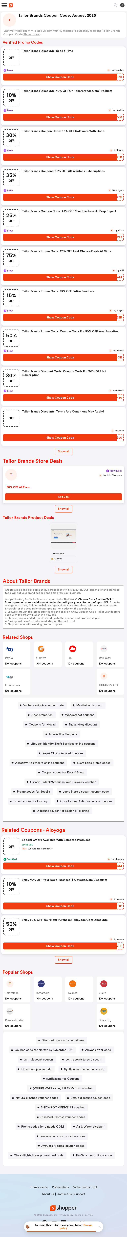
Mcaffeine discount (89, 705)
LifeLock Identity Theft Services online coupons (62, 743)
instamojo (42, 992)
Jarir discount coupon (38, 1059)
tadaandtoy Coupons (63, 734)
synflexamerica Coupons (62, 1078)
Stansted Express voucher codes (63, 1117)
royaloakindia (14, 1020)
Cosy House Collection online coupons (86, 801)
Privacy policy (66, 1215)
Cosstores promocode (36, 1069)
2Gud (102, 992)
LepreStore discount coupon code (86, 791)
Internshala (12, 685)
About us (48, 1194)
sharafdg (105, 1020)
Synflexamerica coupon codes (84, 1069)
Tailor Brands (57, 553)
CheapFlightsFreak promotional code (39, 1155)
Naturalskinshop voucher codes (37, 1097)
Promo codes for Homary (31, 801)
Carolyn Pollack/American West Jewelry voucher (63, 782)
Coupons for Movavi (42, 724)
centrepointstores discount (83, 1059)
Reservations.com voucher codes (62, 1136)
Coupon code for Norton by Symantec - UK (44, 1049)
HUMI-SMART (109, 685)
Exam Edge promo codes (93, 762)
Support (79, 1194)
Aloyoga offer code (98, 1049)
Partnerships (60, 1187)
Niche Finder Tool (85, 1187)
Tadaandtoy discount (83, 724)
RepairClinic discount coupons (62, 753)
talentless (12, 992)
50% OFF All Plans (18, 487)
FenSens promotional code (94, 1155)
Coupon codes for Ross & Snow (63, 772)
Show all (63, 451)
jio (70, 657)
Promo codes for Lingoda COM (42, 1126)
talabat (72, 992)
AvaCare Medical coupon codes (62, 1145)
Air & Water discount (90, 1126)
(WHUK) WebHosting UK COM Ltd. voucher (63, 1088)
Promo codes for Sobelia (33, 791)
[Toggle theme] (122, 5)
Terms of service (84, 1215)
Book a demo (39, 1187)
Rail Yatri (105, 657)
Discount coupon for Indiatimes (63, 1040)
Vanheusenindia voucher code (43, 705)
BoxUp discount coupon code (90, 1097)
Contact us (64, 1194)
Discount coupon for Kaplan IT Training (63, 810)
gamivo (41, 657)
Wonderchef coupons (79, 714)
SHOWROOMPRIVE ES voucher (63, 1107)
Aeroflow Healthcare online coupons (39, 762)
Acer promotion (42, 714)
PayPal (9, 657)
